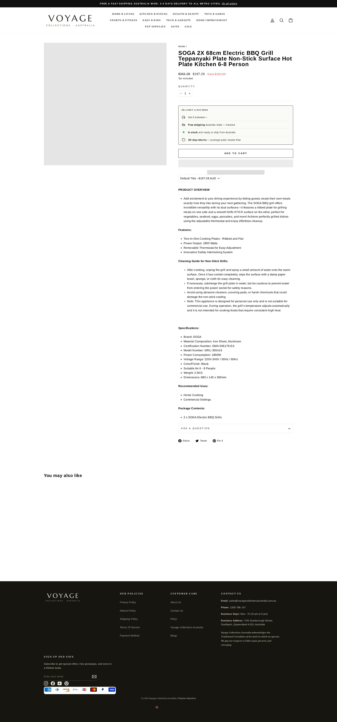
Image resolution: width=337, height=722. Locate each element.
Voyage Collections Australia (186, 627)
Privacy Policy (128, 602)
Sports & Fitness (123, 20)
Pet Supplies (155, 26)
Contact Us (176, 610)
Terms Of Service (130, 627)
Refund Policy (128, 610)
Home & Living (123, 13)
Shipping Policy (129, 619)
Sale (188, 26)
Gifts (175, 26)
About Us (175, 602)
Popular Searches (187, 698)
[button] (235, 163)
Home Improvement (211, 20)
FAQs (173, 619)
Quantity (186, 86)
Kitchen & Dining (153, 13)
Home (181, 46)
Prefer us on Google (170, 707)
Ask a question (195, 428)
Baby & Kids (152, 20)
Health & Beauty (186, 13)
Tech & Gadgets (178, 20)
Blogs (173, 635)
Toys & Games (214, 13)
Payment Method (130, 635)
